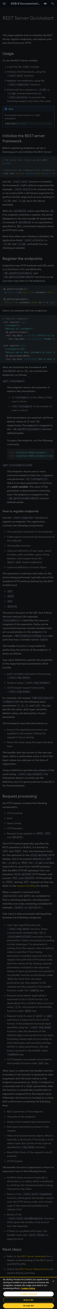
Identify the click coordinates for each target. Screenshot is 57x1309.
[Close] (53, 1281)
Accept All (28, 1305)
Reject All (28, 1300)
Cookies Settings (28, 1294)
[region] (28, 1293)
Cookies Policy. (28, 1288)
